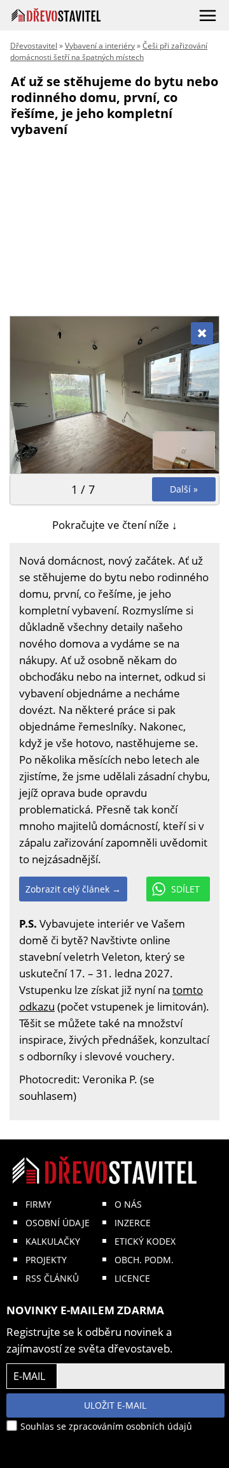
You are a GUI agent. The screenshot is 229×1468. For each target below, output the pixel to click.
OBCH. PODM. (144, 1260)
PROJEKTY (46, 1260)
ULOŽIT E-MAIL (115, 1405)
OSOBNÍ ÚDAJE (57, 1223)
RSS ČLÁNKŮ (52, 1278)
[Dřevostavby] (56, 15)
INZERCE (132, 1223)
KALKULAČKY (52, 1241)
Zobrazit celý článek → (73, 889)
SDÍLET (185, 889)
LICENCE (132, 1278)
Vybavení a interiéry (100, 45)
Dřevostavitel (33, 45)
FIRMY (38, 1204)
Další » (184, 489)
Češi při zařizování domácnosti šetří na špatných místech (108, 51)
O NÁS (128, 1204)
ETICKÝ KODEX (145, 1241)
